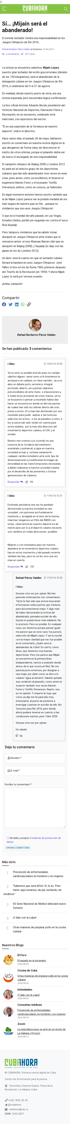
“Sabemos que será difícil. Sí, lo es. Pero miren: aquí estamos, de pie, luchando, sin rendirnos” (32, 890)
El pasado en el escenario (32, 960)
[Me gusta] (27, 482)
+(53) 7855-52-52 (17, 1100)
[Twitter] (11, 304)
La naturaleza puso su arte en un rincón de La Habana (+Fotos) (42, 1031)
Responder (14, 481)
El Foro (22, 955)
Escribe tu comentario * (18, 784)
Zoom (21, 1024)
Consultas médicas (30, 1004)
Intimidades (25, 989)
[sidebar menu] (4, 9)
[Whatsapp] (23, 304)
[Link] (29, 304)
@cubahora (14, 1104)
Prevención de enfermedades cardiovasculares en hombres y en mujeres (42, 1012)
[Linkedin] (17, 304)
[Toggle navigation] (66, 9)
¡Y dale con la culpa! (25, 917)
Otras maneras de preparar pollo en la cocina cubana (43, 977)
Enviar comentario (18, 847)
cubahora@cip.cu (18, 1109)
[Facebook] (4, 304)
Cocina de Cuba (27, 970)
